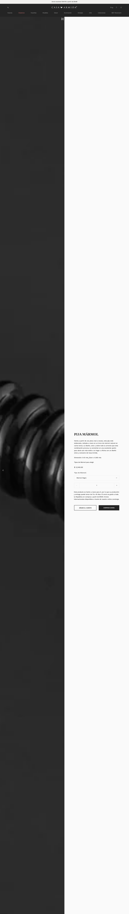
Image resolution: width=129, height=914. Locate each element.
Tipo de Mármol (80, 473)
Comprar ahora (109, 508)
